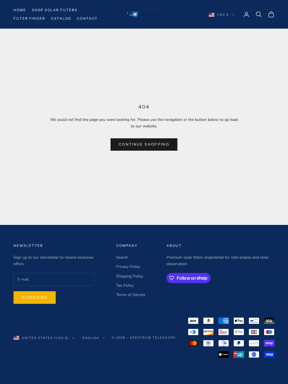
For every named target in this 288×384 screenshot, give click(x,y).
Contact (87, 18)
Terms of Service (130, 294)
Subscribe (35, 297)
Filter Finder (29, 18)
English (91, 338)
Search (122, 257)
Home (20, 10)
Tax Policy (125, 285)
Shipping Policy (129, 276)
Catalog (61, 18)
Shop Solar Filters (55, 10)
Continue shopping (144, 144)
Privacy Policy (128, 266)
